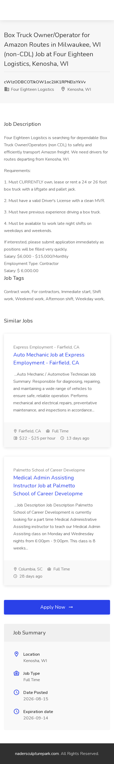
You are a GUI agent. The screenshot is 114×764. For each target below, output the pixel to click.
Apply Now (53, 607)
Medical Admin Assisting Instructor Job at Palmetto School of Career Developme (48, 485)
